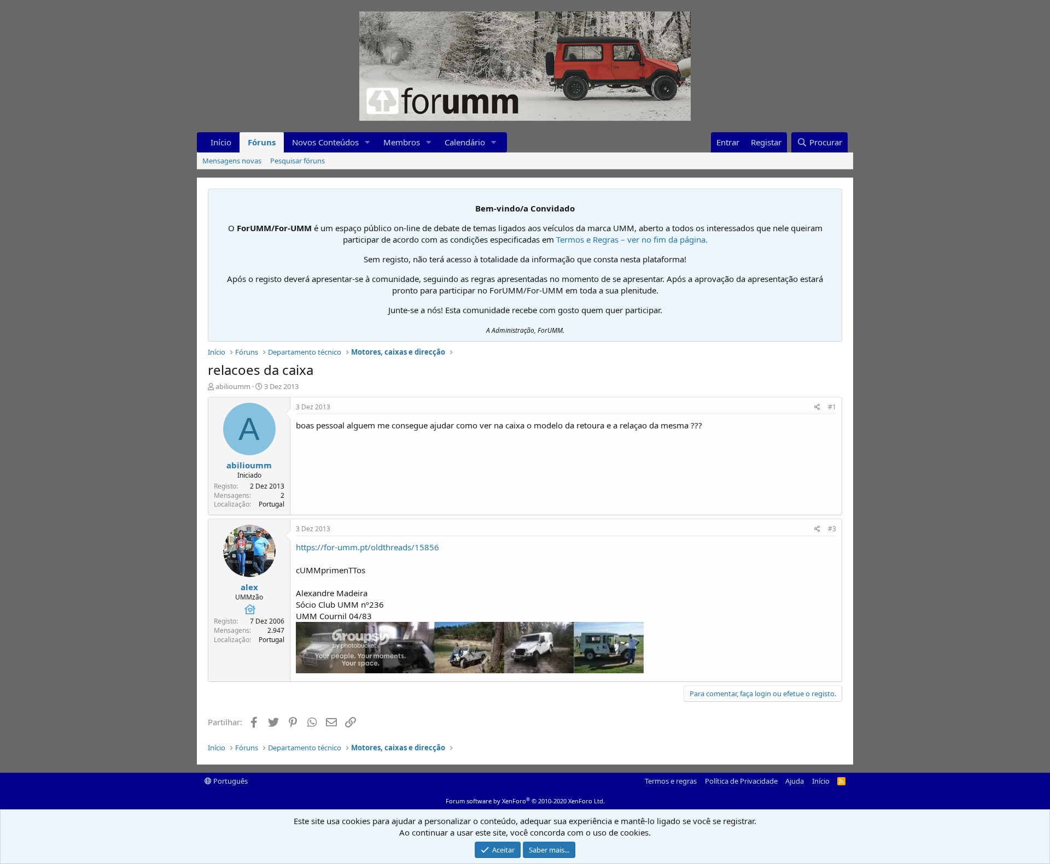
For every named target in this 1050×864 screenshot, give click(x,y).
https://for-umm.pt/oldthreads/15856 (367, 547)
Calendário (465, 142)
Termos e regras (671, 781)
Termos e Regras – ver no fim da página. (632, 239)
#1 (832, 407)
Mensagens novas (231, 161)
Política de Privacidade (741, 781)
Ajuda (794, 781)
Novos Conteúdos (325, 142)
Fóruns (262, 142)
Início (221, 142)
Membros (401, 142)
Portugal (271, 504)
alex (249, 586)
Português (230, 781)
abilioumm (232, 386)
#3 (832, 528)
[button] (367, 142)
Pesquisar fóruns (297, 161)
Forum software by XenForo (525, 801)
